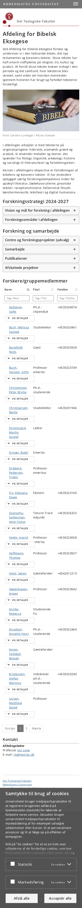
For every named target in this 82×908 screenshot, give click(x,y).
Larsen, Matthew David (15, 703)
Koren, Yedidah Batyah (15, 653)
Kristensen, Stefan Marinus (17, 678)
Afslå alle (22, 898)
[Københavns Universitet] (8, 20)
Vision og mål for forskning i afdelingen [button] (37, 210)
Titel (36, 289)
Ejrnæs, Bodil (18, 453)
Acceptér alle (60, 898)
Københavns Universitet (17, 784)
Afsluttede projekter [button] (21, 267)
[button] (75, 4)
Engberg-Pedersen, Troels (16, 472)
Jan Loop (23, 750)
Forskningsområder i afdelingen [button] (31, 219)
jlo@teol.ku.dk (24, 755)
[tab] (41, 211)
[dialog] (41, 848)
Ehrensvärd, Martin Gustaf (17, 432)
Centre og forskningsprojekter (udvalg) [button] (37, 240)
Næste (36, 728)
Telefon (62, 289)
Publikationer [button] (16, 258)
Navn (8, 289)
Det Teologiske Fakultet (17, 780)
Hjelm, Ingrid (18, 537)
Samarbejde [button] (15, 249)
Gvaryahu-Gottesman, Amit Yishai (17, 517)
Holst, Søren (18, 573)
